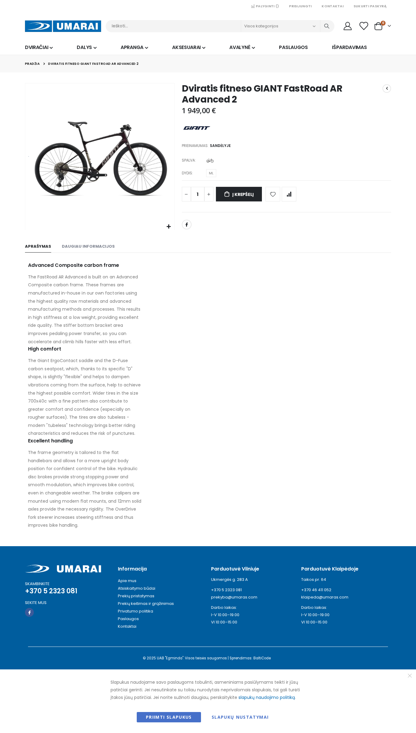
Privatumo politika (135, 611)
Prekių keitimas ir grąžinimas (146, 603)
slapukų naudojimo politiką (266, 697)
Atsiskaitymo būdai (136, 588)
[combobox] (220, 26)
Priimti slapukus (169, 717)
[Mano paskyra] (347, 26)
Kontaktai (332, 6)
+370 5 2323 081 (226, 590)
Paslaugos (128, 619)
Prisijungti (300, 6)
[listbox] (211, 161)
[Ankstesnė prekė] (387, 88)
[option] (210, 160)
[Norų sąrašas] (364, 26)
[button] (169, 227)
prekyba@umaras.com (234, 597)
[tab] (38, 246)
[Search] (327, 26)
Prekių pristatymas (136, 596)
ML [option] (211, 173)
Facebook (187, 224)
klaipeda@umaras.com (324, 597)
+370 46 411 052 (316, 590)
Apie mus (127, 581)
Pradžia (32, 63)
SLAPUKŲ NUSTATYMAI (240, 717)
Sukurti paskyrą (370, 6)
